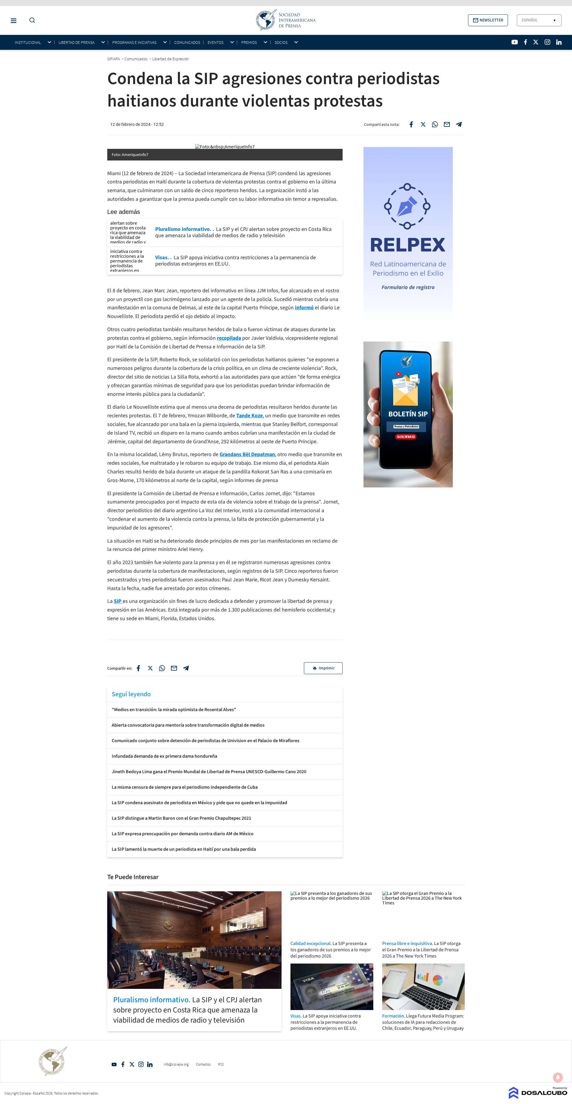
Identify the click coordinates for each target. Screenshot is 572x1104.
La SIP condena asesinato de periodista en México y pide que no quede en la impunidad (199, 802)
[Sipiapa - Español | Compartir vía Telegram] (459, 124)
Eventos (215, 42)
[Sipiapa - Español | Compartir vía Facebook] (411, 124)
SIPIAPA (114, 58)
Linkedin (150, 1064)
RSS (221, 1064)
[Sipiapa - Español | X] (536, 42)
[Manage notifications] (558, 1077)
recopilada (229, 338)
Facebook (123, 1064)
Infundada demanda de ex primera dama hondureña (164, 756)
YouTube (114, 1064)
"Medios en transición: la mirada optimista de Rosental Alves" (174, 709)
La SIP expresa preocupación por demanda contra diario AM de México (183, 833)
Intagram (141, 1064)
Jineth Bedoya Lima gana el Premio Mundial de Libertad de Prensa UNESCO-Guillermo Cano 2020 (209, 771)
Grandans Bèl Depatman (247, 454)
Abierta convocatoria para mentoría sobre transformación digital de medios (188, 725)
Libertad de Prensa (76, 42)
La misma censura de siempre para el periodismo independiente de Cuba (185, 787)
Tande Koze (249, 415)
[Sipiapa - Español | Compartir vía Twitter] (423, 124)
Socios (281, 42)
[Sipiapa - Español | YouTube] (514, 42)
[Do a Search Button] (30, 20)
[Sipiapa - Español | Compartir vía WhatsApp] (435, 124)
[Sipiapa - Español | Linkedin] (559, 42)
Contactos (203, 1064)
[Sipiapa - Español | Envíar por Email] (447, 124)
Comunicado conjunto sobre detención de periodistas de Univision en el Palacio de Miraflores (205, 740)
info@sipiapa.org (176, 1064)
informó (304, 307)
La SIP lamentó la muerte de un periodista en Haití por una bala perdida (184, 849)
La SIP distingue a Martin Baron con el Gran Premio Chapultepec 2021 (181, 818)
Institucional (28, 42)
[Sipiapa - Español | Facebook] (525, 42)
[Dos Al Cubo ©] (538, 1097)
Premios (249, 42)
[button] (488, 20)
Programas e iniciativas (134, 42)
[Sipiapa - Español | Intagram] (547, 42)
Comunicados (187, 42)
